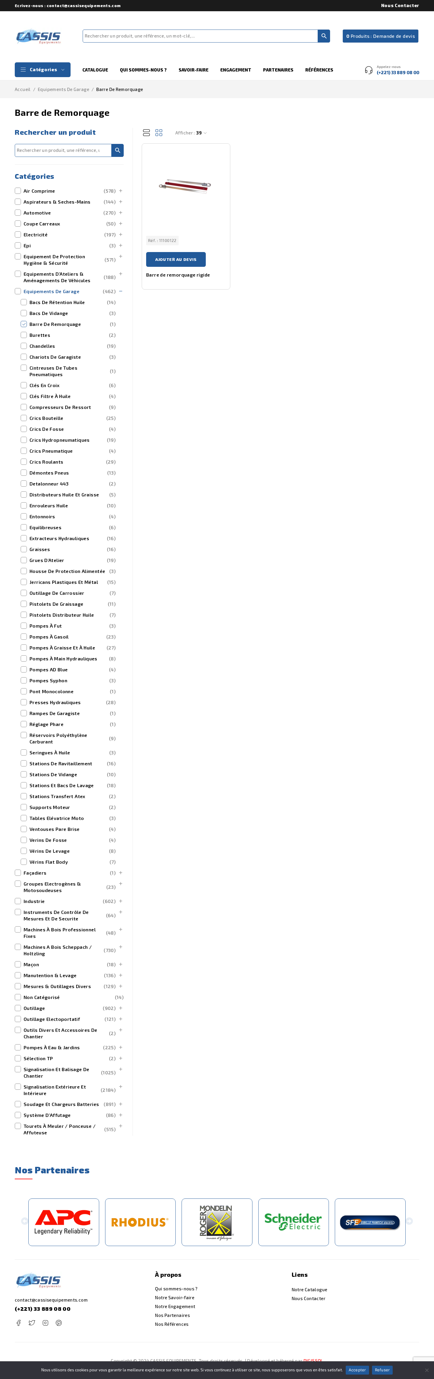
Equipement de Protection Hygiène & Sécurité (70, 260)
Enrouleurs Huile (73, 505)
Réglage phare (73, 724)
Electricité (70, 234)
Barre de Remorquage (73, 324)
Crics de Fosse (73, 429)
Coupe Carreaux (70, 223)
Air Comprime (70, 191)
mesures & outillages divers (70, 986)
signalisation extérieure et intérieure (70, 1090)
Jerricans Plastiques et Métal (73, 582)
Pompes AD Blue (73, 669)
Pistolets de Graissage (73, 604)
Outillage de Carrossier (73, 593)
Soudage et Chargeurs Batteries (70, 1104)
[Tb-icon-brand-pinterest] (58, 1323)
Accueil (23, 89)
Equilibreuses (73, 527)
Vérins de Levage (73, 851)
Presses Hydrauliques (73, 702)
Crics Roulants (73, 461)
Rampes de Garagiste (73, 713)
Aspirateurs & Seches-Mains (70, 201)
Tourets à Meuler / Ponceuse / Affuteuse (70, 1129)
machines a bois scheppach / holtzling (70, 950)
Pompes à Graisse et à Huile (73, 647)
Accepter (357, 1369)
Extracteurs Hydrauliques (73, 538)
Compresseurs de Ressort (73, 407)
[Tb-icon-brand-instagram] (45, 1323)
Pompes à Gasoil (73, 636)
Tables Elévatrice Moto (73, 818)
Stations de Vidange (73, 774)
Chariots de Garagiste (73, 357)
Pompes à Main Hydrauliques (73, 658)
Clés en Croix (73, 385)
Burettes (73, 335)
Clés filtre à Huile (73, 396)
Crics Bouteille (73, 418)
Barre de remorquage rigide (178, 274)
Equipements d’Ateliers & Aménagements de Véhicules (70, 277)
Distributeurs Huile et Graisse (73, 494)
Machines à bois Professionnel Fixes (70, 933)
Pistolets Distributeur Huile (73, 615)
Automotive (70, 212)
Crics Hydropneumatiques (73, 440)
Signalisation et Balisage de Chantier (70, 1072)
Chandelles (73, 346)
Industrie (70, 901)
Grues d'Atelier (73, 560)
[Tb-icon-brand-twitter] (31, 1323)
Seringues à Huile (73, 752)
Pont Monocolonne (73, 691)
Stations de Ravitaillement (73, 763)
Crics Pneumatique (73, 451)
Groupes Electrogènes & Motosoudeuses (70, 887)
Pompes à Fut (73, 625)
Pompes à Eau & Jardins (70, 1047)
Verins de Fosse (73, 840)
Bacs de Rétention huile (73, 302)
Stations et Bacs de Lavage (73, 785)
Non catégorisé (74, 997)
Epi (70, 245)
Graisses (73, 549)
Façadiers (70, 873)
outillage (70, 1008)
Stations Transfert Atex (73, 796)
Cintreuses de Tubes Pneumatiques (73, 371)
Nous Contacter (400, 5)
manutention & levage (70, 975)
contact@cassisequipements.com (51, 1299)
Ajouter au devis (176, 259)
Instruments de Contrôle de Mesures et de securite (70, 915)
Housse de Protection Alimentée (73, 571)
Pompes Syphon (73, 680)
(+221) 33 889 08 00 (43, 1308)
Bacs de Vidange (73, 313)
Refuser (382, 1369)
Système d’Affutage (70, 1115)
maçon (70, 964)
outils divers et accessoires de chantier (70, 1033)
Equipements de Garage (63, 89)
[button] (24, 1222)
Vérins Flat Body (73, 862)
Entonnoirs (73, 516)
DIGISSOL (313, 1360)
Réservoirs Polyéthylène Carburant (73, 738)
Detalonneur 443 (73, 483)
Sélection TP (70, 1058)
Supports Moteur (73, 807)
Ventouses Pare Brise (73, 829)
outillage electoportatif (70, 1019)
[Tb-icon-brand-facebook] (18, 1323)
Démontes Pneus (73, 472)
